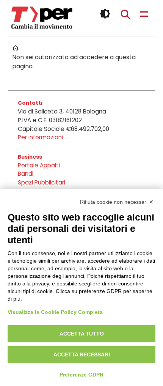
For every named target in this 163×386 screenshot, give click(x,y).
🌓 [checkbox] (105, 13)
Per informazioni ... (43, 137)
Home (15, 47)
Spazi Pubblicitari (41, 182)
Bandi (25, 174)
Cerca (125, 14)
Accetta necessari (81, 354)
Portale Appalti (39, 165)
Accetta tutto (82, 334)
